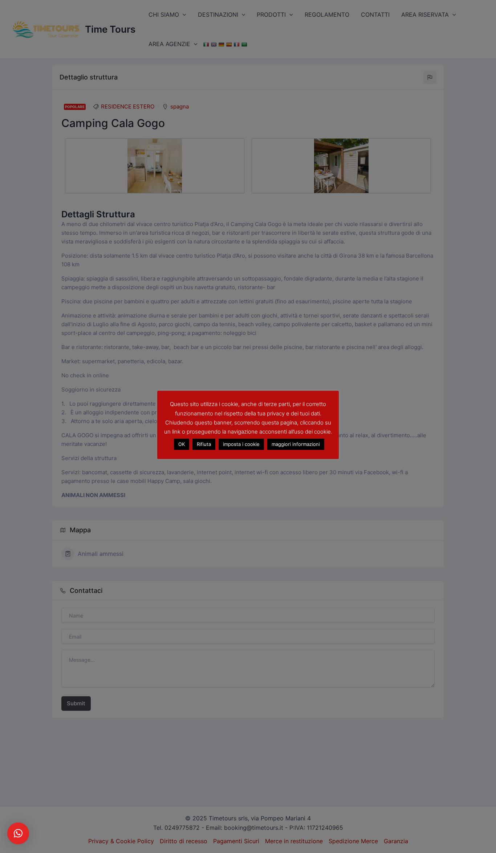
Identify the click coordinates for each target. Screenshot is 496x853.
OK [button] (181, 444)
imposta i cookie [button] (241, 444)
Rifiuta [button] (204, 444)
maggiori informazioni (296, 444)
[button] (18, 833)
